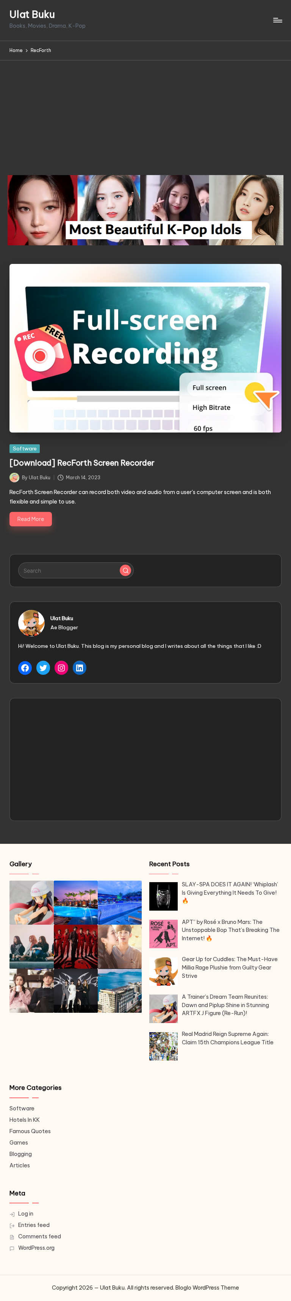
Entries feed (34, 1225)
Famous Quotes (30, 1131)
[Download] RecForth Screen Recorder (82, 462)
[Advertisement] (145, 117)
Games (18, 1142)
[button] (125, 570)
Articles (19, 1165)
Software (25, 448)
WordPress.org (36, 1247)
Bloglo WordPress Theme (207, 1287)
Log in (25, 1213)
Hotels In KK (24, 1119)
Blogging (20, 1154)
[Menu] (277, 20)
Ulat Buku (32, 14)
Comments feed (39, 1236)
